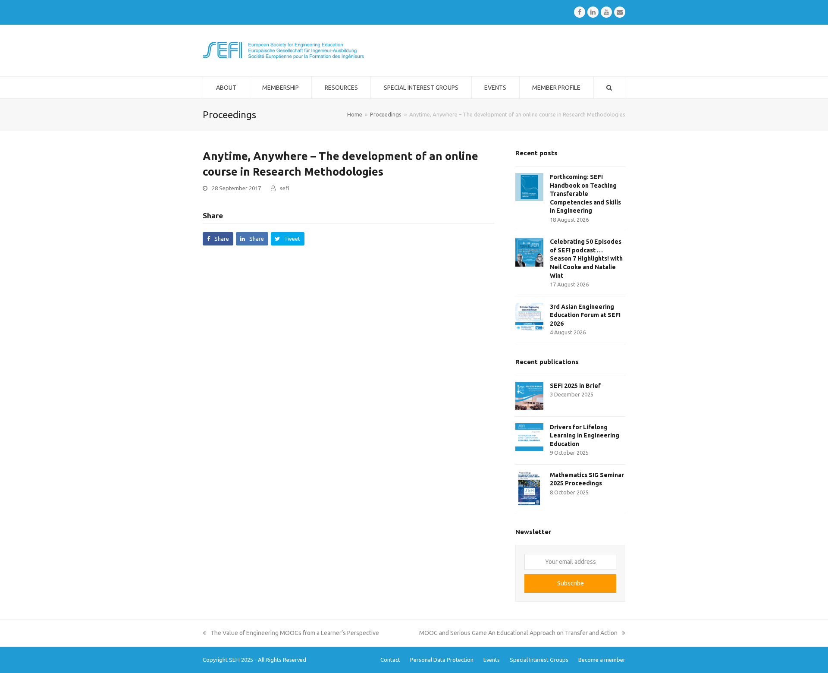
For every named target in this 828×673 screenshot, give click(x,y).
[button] (218, 238)
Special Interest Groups (539, 660)
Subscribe (570, 583)
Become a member (601, 660)
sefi (284, 188)
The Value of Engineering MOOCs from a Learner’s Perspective (294, 632)
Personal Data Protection (442, 660)
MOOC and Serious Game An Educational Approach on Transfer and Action (518, 632)
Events (491, 660)
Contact (390, 660)
